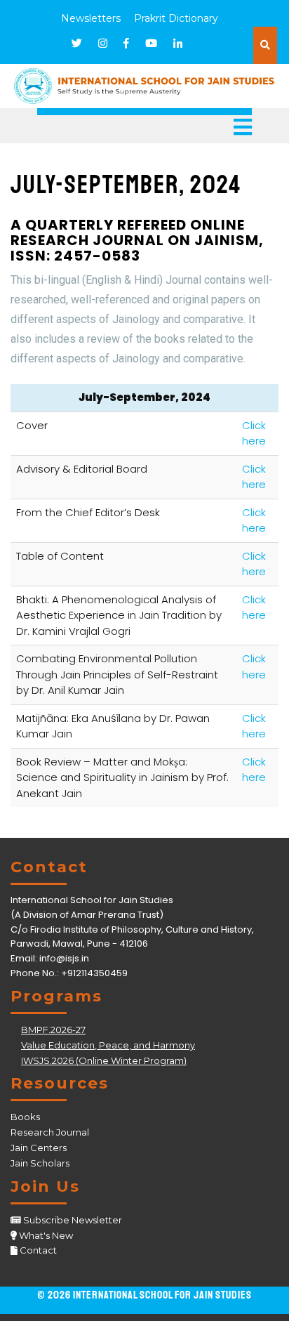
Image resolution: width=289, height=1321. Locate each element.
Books (25, 1116)
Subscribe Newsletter (72, 1219)
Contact (38, 1250)
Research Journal (50, 1132)
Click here (254, 433)
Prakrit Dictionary (176, 18)
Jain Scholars (40, 1163)
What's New (46, 1235)
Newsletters (91, 18)
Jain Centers (39, 1147)
